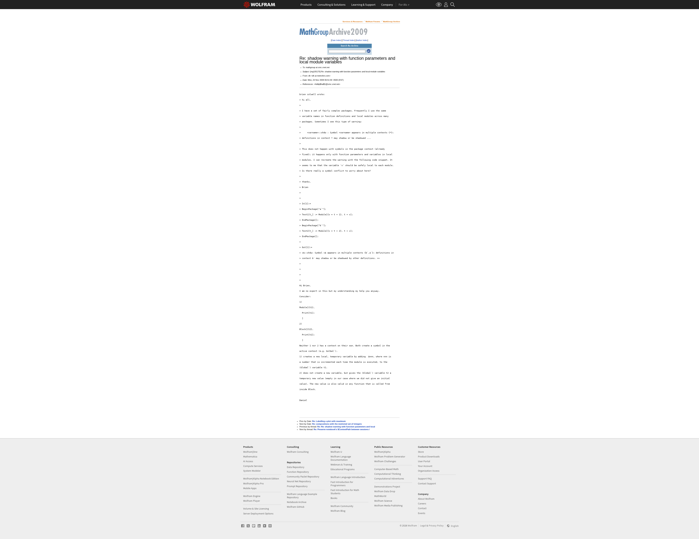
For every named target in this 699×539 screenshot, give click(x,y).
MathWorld (380, 496)
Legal (423, 525)
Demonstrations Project (387, 486)
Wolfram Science (383, 500)
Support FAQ (425, 478)
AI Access (248, 461)
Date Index (336, 40)
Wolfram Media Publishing (388, 505)
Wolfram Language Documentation (341, 458)
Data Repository (295, 467)
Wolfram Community (342, 506)
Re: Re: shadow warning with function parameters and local (346, 427)
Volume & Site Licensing (256, 508)
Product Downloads (429, 456)
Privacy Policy (436, 525)
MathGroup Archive (391, 22)
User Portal (424, 461)
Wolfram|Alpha (382, 451)
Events (421, 513)
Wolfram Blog (338, 510)
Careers (422, 503)
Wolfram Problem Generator (389, 456)
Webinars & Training (341, 464)
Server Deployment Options (258, 513)
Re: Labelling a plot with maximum (329, 421)
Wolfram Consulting (298, 451)
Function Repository (298, 471)
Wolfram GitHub (295, 506)
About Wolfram (426, 498)
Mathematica (250, 456)
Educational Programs (343, 469)
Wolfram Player (251, 500)
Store (421, 451)
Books (334, 498)
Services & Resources (353, 22)
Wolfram (412, 525)
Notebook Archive (296, 502)
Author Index (362, 40)
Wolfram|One (250, 451)
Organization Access (428, 470)
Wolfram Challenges (385, 461)
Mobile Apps (249, 488)
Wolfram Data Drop (384, 491)
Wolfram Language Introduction (348, 477)
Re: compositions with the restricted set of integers (337, 424)
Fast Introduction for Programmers (342, 483)
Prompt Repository (297, 486)
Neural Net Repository (299, 481)
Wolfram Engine (251, 496)
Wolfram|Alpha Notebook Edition (261, 478)
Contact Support (427, 483)
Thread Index (349, 40)
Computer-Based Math (386, 469)
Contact (422, 508)
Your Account (425, 466)
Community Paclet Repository (303, 476)
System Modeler (252, 470)
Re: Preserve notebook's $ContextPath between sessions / (342, 429)
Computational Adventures (389, 478)
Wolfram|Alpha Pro (253, 483)
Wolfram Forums (373, 22)
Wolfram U (336, 451)
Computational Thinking (387, 473)
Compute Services (253, 466)
